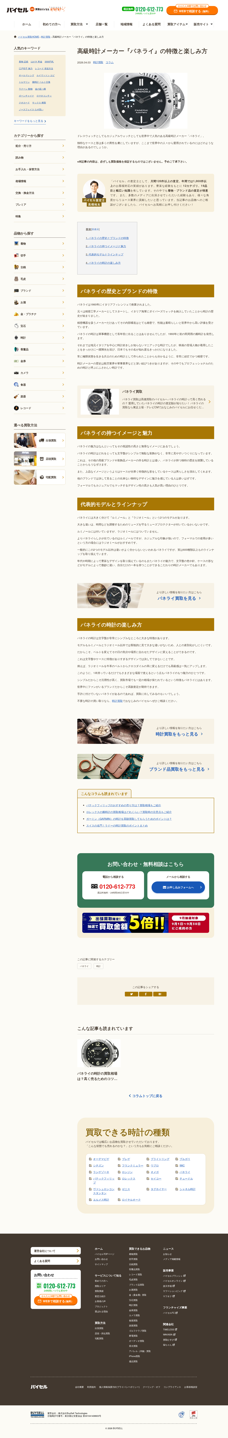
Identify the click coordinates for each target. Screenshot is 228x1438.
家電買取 (133, 1335)
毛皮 (23, 279)
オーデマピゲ (101, 1159)
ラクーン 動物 (26, 88)
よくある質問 (152, 24)
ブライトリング (160, 1159)
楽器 (23, 396)
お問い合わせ (101, 1259)
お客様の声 (100, 1301)
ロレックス (128, 1178)
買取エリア (100, 1286)
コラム (110, 62)
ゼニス (126, 1189)
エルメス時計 (101, 1199)
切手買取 (133, 1259)
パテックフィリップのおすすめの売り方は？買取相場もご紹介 (123, 805)
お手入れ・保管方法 (28, 169)
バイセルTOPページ (104, 1254)
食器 (23, 384)
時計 (98, 966)
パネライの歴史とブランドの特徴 (107, 238)
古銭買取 (133, 1264)
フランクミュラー (132, 1165)
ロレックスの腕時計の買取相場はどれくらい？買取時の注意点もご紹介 (129, 812)
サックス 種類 (39, 102)
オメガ (155, 1172)
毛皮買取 (133, 1279)
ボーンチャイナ (26, 95)
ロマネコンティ (44, 95)
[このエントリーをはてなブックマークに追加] (160, 994)
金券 (23, 361)
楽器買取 (133, 1325)
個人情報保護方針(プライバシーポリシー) (119, 1387)
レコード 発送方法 (44, 68)
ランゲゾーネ (101, 1172)
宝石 (23, 326)
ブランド (26, 290)
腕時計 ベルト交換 (41, 82)
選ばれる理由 (101, 1311)
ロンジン (127, 1172)
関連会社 (168, 1324)
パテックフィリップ (104, 1180)
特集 (18, 216)
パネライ (84, 966)
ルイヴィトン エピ (46, 75)
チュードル (186, 1178)
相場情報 (21, 181)
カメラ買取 (134, 1315)
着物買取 (133, 1254)
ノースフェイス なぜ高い (31, 109)
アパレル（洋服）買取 (140, 1351)
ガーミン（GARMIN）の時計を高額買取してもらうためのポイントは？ (129, 819)
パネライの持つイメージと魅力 (106, 246)
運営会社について (44, 1251)
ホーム (26, 24)
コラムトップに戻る (147, 1095)
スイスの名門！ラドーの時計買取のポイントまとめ (117, 825)
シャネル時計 (188, 1189)
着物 (23, 243)
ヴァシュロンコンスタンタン (104, 1191)
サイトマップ (101, 1264)
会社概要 (79, 1387)
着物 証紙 (23, 61)
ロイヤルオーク (131, 1199)
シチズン (98, 1165)
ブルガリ (185, 1159)
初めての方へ (52, 24)
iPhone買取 (134, 1356)
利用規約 (91, 1387)
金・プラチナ (29, 314)
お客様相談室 (190, 1387)
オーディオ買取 (136, 1341)
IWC (182, 1165)
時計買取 (98, 62)
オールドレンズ (26, 75)
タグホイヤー (159, 1189)
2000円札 (49, 61)
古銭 (23, 267)
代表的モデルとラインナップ (104, 254)
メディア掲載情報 (171, 1259)
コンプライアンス (172, 1387)
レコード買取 (135, 1274)
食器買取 (133, 1320)
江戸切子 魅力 (26, 68)
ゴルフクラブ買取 (137, 1330)
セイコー (156, 1178)
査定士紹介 (100, 1296)
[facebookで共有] (145, 994)
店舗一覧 (102, 24)
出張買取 (99, 1328)
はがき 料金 (36, 61)
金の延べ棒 (40, 88)
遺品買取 (133, 1361)
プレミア (21, 204)
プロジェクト (101, 1306)
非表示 (95, 229)
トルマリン (24, 82)
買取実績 (99, 1291)
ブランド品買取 (136, 1284)
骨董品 (25, 349)
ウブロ (155, 1165)
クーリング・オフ (151, 1387)
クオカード (24, 102)
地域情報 (127, 24)
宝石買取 (133, 1300)
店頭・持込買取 (102, 1333)
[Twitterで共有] (131, 994)
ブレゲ (126, 1159)
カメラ (25, 373)
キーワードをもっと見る (28, 121)
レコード (26, 408)
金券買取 (133, 1310)
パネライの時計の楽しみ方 (103, 262)
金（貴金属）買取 (137, 1295)
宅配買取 (99, 1338)
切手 (23, 255)
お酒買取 (133, 1289)
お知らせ (167, 1254)
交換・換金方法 (25, 193)
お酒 (23, 302)
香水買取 (133, 1346)
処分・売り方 (24, 146)
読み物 (20, 157)
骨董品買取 (134, 1269)
